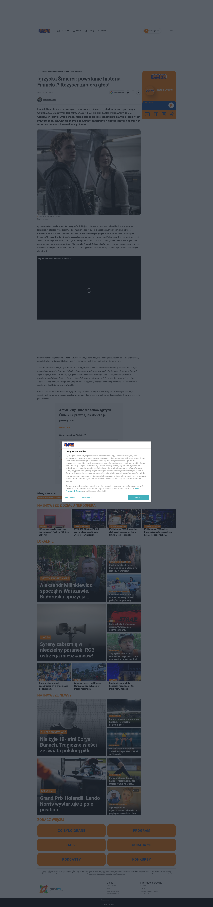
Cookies (79, 491)
